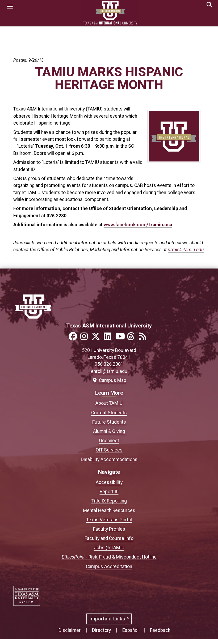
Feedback (160, 630)
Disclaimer (69, 630)
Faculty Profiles (109, 529)
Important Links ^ (109, 618)
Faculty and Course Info (109, 538)
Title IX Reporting (109, 501)
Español (130, 630)
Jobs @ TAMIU (109, 547)
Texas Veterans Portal (109, 519)
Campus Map (111, 380)
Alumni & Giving (109, 431)
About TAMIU (109, 403)
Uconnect (109, 440)
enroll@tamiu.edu (109, 371)
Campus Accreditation (109, 566)
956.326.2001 (109, 364)
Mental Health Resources (109, 510)
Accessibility (109, 482)
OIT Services (109, 450)
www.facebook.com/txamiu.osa (138, 224)
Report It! (109, 491)
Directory (101, 630)
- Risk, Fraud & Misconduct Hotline (109, 557)
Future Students (109, 422)
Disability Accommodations (109, 459)
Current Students (109, 412)
